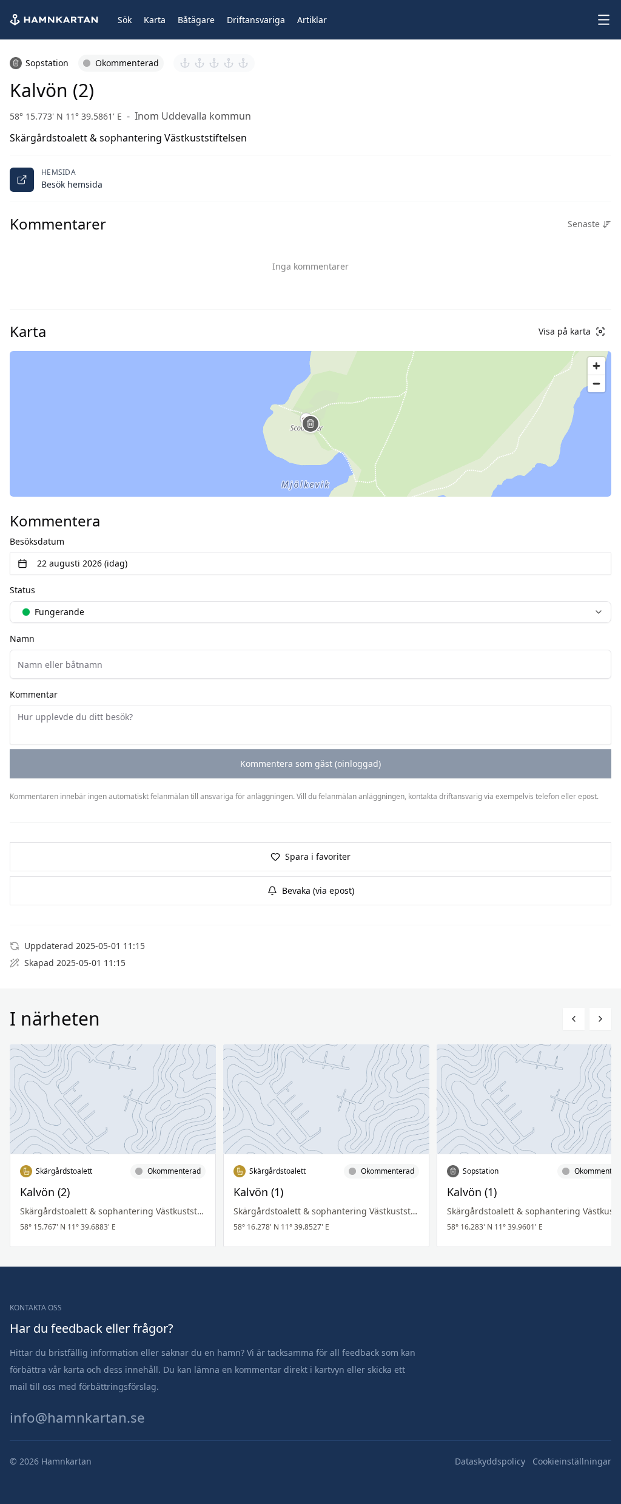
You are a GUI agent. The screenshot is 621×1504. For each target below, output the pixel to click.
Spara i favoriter (318, 856)
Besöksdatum (37, 541)
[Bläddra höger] (600, 1019)
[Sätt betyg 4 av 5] (228, 63)
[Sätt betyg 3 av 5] (214, 63)
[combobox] (310, 612)
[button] (310, 424)
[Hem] (55, 20)
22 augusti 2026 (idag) (82, 563)
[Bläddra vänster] (574, 1019)
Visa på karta (565, 331)
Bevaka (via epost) (318, 890)
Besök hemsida (71, 184)
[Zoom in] (596, 366)
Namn (22, 638)
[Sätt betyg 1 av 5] (185, 63)
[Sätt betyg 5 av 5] (243, 63)
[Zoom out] (596, 383)
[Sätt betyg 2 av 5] (199, 63)
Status (22, 590)
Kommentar (34, 694)
